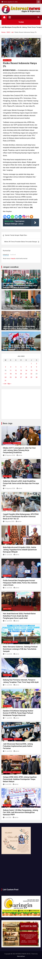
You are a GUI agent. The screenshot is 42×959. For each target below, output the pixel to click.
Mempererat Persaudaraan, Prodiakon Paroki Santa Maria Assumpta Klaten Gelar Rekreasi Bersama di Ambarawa (20, 285)
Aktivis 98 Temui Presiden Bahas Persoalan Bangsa (20, 242)
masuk (13, 258)
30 (36, 377)
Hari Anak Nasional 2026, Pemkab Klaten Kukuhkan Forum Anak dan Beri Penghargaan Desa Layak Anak (19, 616)
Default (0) (6, 254)
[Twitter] (16, 215)
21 (26, 374)
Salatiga (14, 642)
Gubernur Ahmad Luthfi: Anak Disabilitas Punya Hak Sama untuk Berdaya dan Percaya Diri (21, 483)
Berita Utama (7, 60)
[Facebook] (5, 215)
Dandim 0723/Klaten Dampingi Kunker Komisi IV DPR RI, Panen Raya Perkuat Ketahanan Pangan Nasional (18, 713)
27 (21, 377)
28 (26, 377)
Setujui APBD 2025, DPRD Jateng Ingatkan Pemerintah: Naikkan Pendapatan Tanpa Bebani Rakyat (20, 779)
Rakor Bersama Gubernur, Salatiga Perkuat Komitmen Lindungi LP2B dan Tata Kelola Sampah (20, 649)
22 (31, 374)
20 (21, 374)
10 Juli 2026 (8, 751)
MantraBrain (21, 956)
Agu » (9, 383)
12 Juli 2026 (8, 685)
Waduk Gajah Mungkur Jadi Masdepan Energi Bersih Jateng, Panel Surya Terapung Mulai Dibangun (20, 347)
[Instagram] (24, 215)
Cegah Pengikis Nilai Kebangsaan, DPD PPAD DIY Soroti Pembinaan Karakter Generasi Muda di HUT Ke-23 (21, 516)
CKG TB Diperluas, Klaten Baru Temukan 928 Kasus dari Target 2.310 (20, 307)
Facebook (13, 254)
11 (10, 370)
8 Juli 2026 (8, 784)
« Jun (4, 383)
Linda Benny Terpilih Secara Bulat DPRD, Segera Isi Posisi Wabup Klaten (19, 328)
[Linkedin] (20, 215)
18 (10, 374)
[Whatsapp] (12, 215)
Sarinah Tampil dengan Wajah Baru (16, 235)
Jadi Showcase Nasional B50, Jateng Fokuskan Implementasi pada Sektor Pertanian (18, 746)
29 (31, 377)
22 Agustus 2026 (10, 455)
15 (31, 370)
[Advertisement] (21, 404)
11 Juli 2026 (8, 718)
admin (20, 455)
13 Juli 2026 (8, 654)
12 (16, 370)
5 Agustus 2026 (9, 521)
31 (5, 381)
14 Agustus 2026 (10, 488)
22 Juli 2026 (8, 587)
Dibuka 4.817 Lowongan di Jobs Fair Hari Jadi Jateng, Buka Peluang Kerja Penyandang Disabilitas (19, 450)
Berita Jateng (7, 443)
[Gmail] (27, 215)
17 (5, 374)
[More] (31, 215)
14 (26, 370)
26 (16, 377)
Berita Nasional (8, 739)
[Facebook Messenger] (8, 215)
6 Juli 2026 (8, 817)
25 (10, 377)
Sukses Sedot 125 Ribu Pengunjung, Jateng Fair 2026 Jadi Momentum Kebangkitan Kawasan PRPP (20, 812)
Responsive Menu (38, 1)
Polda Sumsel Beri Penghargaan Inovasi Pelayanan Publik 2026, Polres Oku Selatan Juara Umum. (20, 582)
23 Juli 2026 (8, 554)
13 (21, 370)
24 (5, 377)
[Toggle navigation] (9, 17)
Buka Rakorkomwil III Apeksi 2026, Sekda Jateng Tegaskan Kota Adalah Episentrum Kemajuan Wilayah (20, 549)
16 (36, 370)
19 (16, 374)
